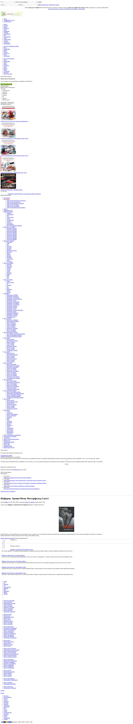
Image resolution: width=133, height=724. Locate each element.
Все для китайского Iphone (11, 332)
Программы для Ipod (12, 354)
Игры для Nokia (8, 602)
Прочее (6, 715)
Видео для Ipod (11, 360)
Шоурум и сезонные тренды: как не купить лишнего (17, 477)
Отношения (7, 718)
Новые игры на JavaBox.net (8, 78)
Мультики (9, 265)
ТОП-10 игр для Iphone (13, 204)
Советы (6, 698)
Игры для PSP (10, 400)
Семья (5, 716)
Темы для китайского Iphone (14, 336)
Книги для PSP (11, 406)
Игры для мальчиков (12, 414)
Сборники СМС (8, 446)
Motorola (6, 588)
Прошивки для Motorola (13, 302)
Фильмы (9, 264)
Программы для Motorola (10, 661)
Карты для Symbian (12, 385)
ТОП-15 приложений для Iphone (15, 203)
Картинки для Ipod (12, 358)
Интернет (6, 714)
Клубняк (9, 246)
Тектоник (9, 247)
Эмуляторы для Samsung (10, 637)
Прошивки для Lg (11, 300)
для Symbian (82, 9)
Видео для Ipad (11, 347)
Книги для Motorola (9, 667)
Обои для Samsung (8, 632)
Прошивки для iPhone (12, 296)
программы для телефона (71, 9)
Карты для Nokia (8, 606)
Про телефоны (7, 697)
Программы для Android (13, 365)
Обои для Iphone (11, 325)
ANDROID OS (7, 21)
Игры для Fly (7, 640)
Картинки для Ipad (12, 346)
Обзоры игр (7, 440)
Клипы (8, 274)
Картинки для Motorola (10, 663)
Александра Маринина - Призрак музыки (11, 189)
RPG (8, 419)
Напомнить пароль (54, 4)
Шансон (9, 249)
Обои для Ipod (10, 357)
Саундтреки (10, 259)
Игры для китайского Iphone (14, 335)
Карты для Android (12, 370)
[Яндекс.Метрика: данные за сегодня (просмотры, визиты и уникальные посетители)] (36, 194)
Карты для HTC (8, 673)
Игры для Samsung (8, 626)
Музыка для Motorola (9, 662)
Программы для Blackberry (11, 680)
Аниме (8, 270)
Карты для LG (7, 620)
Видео (5, 27)
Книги (5, 24)
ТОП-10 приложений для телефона (16, 207)
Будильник (9, 261)
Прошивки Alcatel (11, 311)
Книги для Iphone (11, 324)
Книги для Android (12, 374)
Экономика (7, 705)
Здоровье (6, 702)
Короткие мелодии (12, 250)
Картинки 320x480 (12, 236)
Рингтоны (9, 242)
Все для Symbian (8, 379)
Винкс (8, 418)
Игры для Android (11, 364)
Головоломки (7, 39)
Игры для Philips (8, 682)
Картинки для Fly (8, 644)
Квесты (9, 424)
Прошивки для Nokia (12, 295)
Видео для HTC (8, 676)
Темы (5, 29)
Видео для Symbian (12, 383)
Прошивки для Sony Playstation (15, 310)
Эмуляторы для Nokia (9, 611)
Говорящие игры (8, 210)
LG (7, 286)
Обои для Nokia (8, 604)
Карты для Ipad (11, 349)
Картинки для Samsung (10, 633)
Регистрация (45, 4)
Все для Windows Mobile (10, 390)
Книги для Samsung (9, 630)
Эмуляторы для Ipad (12, 350)
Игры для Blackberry (9, 678)
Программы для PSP (12, 401)
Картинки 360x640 (12, 235)
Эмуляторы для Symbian (13, 389)
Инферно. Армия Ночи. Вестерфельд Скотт (21, 549)
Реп (8, 245)
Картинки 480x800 (12, 239)
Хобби (5, 711)
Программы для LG (9, 617)
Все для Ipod (7, 351)
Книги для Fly (7, 643)
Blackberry (9, 289)
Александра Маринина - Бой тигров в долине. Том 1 (14, 155)
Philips (8, 290)
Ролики (9, 268)
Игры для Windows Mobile (13, 392)
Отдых (5, 709)
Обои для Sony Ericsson (10, 652)
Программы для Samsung (10, 628)
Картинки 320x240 (12, 234)
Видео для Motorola (9, 665)
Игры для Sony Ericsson (10, 648)
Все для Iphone (7, 318)
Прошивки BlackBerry (12, 313)
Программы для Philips (10, 684)
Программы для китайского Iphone (16, 333)
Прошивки (6, 31)
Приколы (9, 257)
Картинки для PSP (11, 404)
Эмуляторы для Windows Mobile (15, 397)
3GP (8, 277)
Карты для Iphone (11, 331)
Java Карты (7, 437)
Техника (6, 704)
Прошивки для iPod (12, 306)
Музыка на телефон (9, 241)
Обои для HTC (7, 674)
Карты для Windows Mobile (14, 394)
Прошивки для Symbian (13, 304)
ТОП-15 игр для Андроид (13, 202)
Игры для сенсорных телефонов (12, 435)
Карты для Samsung (9, 636)
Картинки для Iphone (12, 328)
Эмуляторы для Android (13, 376)
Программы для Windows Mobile (15, 393)
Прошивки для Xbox (12, 314)
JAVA (5, 18)
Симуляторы (7, 34)
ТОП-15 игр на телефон (13, 206)
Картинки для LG (8, 621)
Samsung (9, 285)
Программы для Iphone (13, 321)
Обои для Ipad (10, 343)
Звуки (8, 260)
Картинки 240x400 (12, 232)
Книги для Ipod (11, 356)
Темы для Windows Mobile (13, 396)
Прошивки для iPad (12, 307)
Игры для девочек (11, 415)
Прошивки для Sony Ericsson (14, 299)
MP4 (8, 275)
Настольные (10, 431)
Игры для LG (7, 615)
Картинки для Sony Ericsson (11, 654)
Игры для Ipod (10, 353)
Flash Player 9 (17, 469)
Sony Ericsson (10, 282)
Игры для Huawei (8, 686)
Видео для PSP (11, 407)
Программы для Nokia (9, 603)
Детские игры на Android (13, 378)
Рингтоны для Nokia (9, 600)
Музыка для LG (8, 614)
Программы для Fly (9, 641)
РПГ (5, 35)
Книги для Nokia (8, 609)
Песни (8, 253)
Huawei (9, 292)
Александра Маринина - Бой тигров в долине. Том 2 (14, 138)
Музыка (6, 25)
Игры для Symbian (11, 381)
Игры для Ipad (10, 339)
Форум (5, 209)
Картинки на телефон (9, 227)
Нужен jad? (7, 443)
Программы (7, 49)
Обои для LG (7, 618)
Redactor (6, 502)
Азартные (9, 421)
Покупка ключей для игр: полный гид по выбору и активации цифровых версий (25, 483)
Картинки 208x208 (12, 229)
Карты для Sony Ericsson (10, 656)
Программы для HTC (9, 671)
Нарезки (9, 256)
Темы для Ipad (10, 345)
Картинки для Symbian (13, 386)
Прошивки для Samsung (13, 297)
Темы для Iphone (11, 327)
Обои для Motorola (8, 666)
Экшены (6, 32)
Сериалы (9, 267)
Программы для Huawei (10, 688)
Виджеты (6, 72)
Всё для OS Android (9, 58)
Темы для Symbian (11, 388)
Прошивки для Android (13, 303)
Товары (6, 719)
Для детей (9, 433)
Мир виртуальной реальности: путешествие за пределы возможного (22, 488)
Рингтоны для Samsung (10, 629)
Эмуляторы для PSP (12, 408)
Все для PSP (7, 399)
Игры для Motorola (8, 659)
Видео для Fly (7, 646)
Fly (7, 284)
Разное (2, 693)
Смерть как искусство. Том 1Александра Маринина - (15, 121)
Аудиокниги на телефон (10, 436)
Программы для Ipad (12, 340)
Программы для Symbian (13, 382)
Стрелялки (9, 413)
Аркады (6, 41)
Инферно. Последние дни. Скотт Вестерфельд (14, 561)
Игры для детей (8, 74)
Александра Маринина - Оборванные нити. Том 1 (14, 172)
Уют (5, 708)
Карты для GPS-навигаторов (11, 439)
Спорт (8, 271)
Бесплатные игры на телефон (56, 9)
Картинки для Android (12, 371)
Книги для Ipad (11, 342)
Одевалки (9, 417)
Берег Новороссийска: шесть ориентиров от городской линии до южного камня (25, 480)
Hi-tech (2, 690)
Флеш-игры (7, 410)
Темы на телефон (8, 279)
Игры (5, 47)
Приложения (7, 43)
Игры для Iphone (11, 322)
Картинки (6, 28)
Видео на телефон (8, 263)
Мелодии (9, 252)
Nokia (8, 281)
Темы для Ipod (10, 361)
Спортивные (10, 428)
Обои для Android (11, 368)
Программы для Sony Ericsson (11, 650)
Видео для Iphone (11, 329)
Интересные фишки (9, 442)
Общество (6, 707)
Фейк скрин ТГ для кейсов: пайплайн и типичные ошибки (19, 486)
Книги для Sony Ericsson (10, 651)
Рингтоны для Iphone (12, 320)
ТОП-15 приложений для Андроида (16, 200)
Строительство (8, 712)
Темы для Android (11, 372)
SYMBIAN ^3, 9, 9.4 (9, 20)
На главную (7, 198)
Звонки (9, 254)
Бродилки (9, 422)
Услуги (5, 700)
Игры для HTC (8, 670)
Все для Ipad (7, 338)
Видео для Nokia (8, 610)
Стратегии (6, 42)
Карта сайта (7, 444)
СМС (8, 243)
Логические (10, 429)
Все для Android (8, 363)
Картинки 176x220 (12, 228)
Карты (5, 51)
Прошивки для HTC (12, 315)
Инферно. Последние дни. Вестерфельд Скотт (14, 567)
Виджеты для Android (12, 367)
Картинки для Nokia (9, 607)
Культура (6, 695)
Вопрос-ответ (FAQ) (9, 447)
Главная (3, 491)
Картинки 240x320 (12, 231)
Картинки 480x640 (12, 238)
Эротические (7, 36)
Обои (5, 62)
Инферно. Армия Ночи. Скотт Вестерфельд (13, 555)
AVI (8, 278)
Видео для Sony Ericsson (10, 655)
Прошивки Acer (11, 317)
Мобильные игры (8, 211)
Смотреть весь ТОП (6, 455)
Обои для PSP (10, 403)
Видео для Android (12, 375)
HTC (8, 288)
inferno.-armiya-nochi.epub (7, 538)
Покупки (6, 701)
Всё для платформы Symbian (11, 46)
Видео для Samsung (9, 635)
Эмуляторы (7, 56)
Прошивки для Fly (11, 308)
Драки (8, 426)
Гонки (5, 38)
